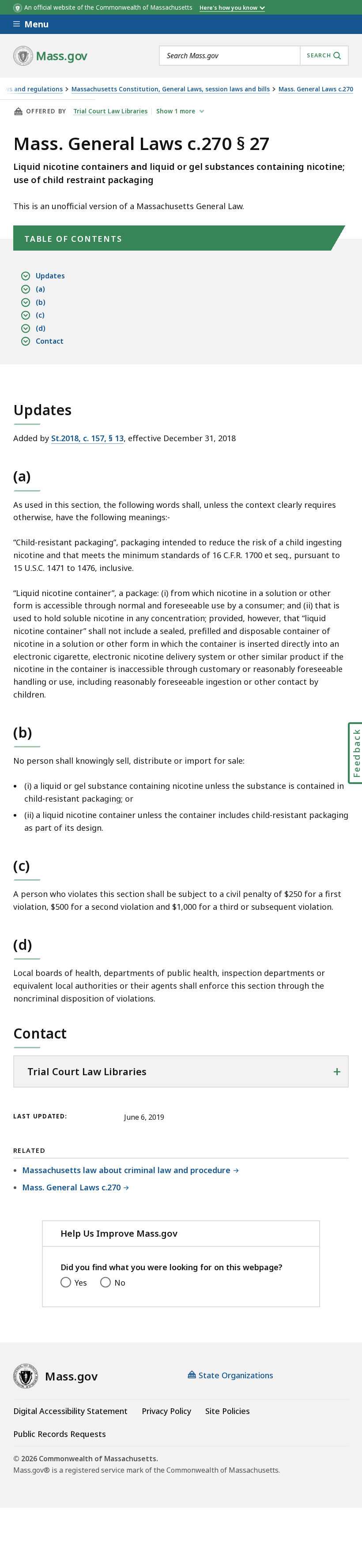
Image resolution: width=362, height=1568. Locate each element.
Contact (50, 341)
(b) (40, 302)
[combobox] (254, 55)
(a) (40, 289)
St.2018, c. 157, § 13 (87, 438)
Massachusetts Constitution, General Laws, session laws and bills (171, 89)
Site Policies (227, 1411)
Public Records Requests (59, 1434)
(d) (40, 328)
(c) (40, 315)
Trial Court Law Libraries (110, 111)
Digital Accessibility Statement (70, 1411)
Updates (50, 276)
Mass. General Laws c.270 (316, 89)
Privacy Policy (166, 1411)
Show (175, 111)
